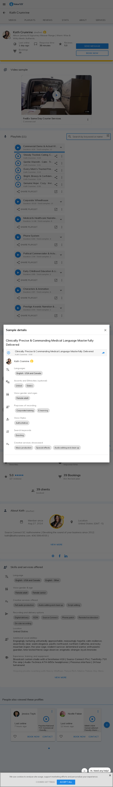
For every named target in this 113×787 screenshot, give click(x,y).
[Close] (110, 775)
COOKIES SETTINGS (45, 782)
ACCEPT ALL (66, 782)
